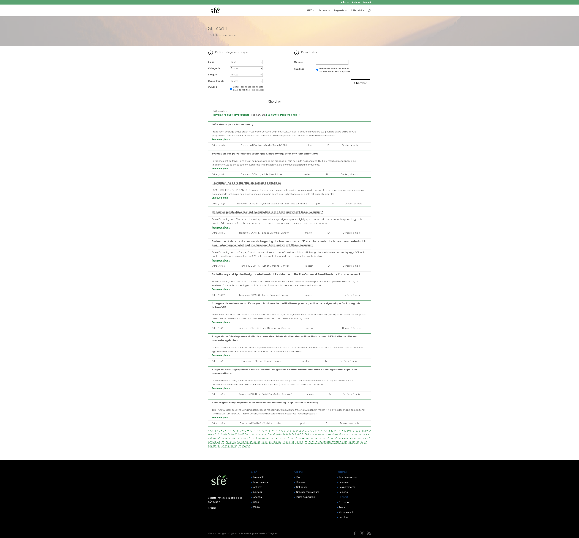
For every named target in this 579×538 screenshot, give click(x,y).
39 (312, 430)
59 (212, 434)
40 (316, 430)
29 (281, 430)
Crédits (212, 507)
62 (222, 434)
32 (291, 430)
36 (303, 430)
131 (307, 438)
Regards (339, 10)
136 (327, 438)
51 (351, 430)
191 (231, 446)
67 (239, 434)
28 (278, 430)
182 (353, 442)
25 (269, 430)
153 (234, 442)
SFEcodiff (356, 10)
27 (275, 430)
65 (232, 434)
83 (290, 434)
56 (366, 430)
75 (264, 434)
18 (248, 430)
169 (301, 442)
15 (240, 430)
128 (295, 438)
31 (288, 430)
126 (287, 438)
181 (349, 442)
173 (317, 442)
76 (267, 434)
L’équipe (343, 492)
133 (315, 438)
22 (260, 430)
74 (261, 434)
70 (249, 434)
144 (360, 438)
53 (357, 430)
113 (237, 438)
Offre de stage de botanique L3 (232, 124)
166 (288, 442)
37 (306, 430)
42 (322, 430)
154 (238, 442)
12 (231, 430)
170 (305, 442)
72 (255, 434)
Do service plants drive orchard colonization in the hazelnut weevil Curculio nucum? (267, 211)
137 (331, 438)
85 (296, 434)
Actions (323, 10)
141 (347, 438)
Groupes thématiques (307, 492)
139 (339, 438)
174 (321, 442)
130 (303, 438)
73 (258, 434)
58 (209, 434)
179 (341, 442)
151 (226, 442)
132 (311, 438)
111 (230, 438)
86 (299, 434)
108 (218, 438)
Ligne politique (261, 482)
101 (351, 434)
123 (275, 438)
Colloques (301, 487)
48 (341, 430)
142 (351, 438)
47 (338, 430)
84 (293, 434)
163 (275, 442)
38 (309, 430)
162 (271, 442)
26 (272, 430)
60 (216, 434)
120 (264, 438)
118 (256, 438)
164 (279, 442)
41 (319, 430)
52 (354, 430)
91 (316, 434)
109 (223, 438)
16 (242, 430)
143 (356, 438)
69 (246, 434)
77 (271, 434)
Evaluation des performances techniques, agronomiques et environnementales (265, 153)
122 (271, 438)
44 (328, 430)
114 (241, 438)
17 (245, 430)
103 (359, 434)
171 (309, 442)
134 (319, 438)
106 (210, 438)
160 (262, 442)
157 (250, 442)
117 (252, 438)
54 (360, 430)
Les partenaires (347, 487)
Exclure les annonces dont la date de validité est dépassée (248, 88)
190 (227, 446)
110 (226, 438)
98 (340, 434)
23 (263, 430)
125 (283, 438)
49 (345, 430)
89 (309, 434)
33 (294, 430)
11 (229, 430)
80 (280, 434)
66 (235, 434)
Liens (256, 502)
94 (326, 434)
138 (335, 438)
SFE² (309, 10)
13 (234, 430)
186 (210, 446)
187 (214, 446)
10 (226, 430)
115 (244, 438)
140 (344, 438)
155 (242, 442)
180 (345, 442)
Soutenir (356, 2)
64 (229, 434)
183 (357, 442)
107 (214, 438)
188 (218, 446)
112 (233, 438)
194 (244, 446)
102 (355, 434)
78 (274, 434)
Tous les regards (347, 477)
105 (367, 434)
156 (246, 442)
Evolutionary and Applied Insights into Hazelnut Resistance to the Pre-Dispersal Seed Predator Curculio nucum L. (286, 274)
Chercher (274, 101)
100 (347, 434)
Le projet (343, 482)
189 (223, 446)
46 (335, 430)
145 (364, 438)
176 (329, 442)
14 (237, 430)
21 (257, 430)
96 (333, 434)
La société (258, 477)
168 (297, 442)
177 (333, 442)
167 (292, 442)
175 (324, 442)
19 (251, 430)
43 (325, 430)
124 (279, 438)
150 (222, 442)
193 (239, 446)
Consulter (344, 502)
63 (225, 434)
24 (266, 430)
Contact (367, 2)
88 (306, 434)
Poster (342, 507)
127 (291, 438)
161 (266, 442)
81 (284, 434)
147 (210, 442)
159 (258, 442)
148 (214, 442)
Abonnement (346, 512)
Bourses (300, 482)
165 (283, 442)
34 (297, 430)
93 (322, 434)
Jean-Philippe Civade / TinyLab (259, 533)
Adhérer (345, 2)
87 (303, 434)
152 (230, 442)
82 (286, 434)
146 (368, 438)
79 (277, 434)
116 (248, 438)
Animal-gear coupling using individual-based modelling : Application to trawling (265, 402)
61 (219, 434)
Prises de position (305, 497)
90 (313, 434)
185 (365, 442)
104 (363, 434)
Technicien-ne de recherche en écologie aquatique (246, 182)
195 (248, 446)
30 (285, 430)
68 (242, 434)
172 (313, 442)
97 (336, 434)
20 (254, 430)
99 (343, 434)
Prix (298, 477)
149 (218, 442)
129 (299, 438)
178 (337, 442)
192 (235, 446)
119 (259, 438)
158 (254, 442)
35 (300, 430)
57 (370, 430)
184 (361, 442)
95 (329, 434)
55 (363, 430)
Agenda (257, 497)
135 (323, 438)
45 (332, 430)
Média (256, 507)
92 (319, 434)
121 (267, 438)
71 (253, 434)
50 (348, 430)
